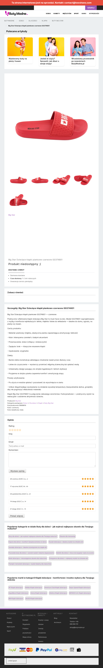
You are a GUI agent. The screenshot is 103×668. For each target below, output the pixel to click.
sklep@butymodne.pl (77, 627)
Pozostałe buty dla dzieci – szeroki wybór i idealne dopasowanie (31, 553)
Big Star (11, 215)
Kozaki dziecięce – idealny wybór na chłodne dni (66, 542)
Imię (10, 434)
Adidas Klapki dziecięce (33, 587)
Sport (9, 631)
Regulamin (26, 624)
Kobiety (9, 622)
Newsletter (73, 618)
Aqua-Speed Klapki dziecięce (79, 587)
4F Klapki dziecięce (16, 587)
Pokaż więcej (16, 516)
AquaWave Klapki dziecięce (18, 593)
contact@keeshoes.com (77, 2)
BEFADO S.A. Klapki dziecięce (79, 593)
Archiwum (57, 622)
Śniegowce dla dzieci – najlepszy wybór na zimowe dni (68, 558)
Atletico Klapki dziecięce (58, 593)
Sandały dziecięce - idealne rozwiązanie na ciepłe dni (28, 547)
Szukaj (90, 8)
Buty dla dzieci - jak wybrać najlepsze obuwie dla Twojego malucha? (33, 536)
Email (11, 442)
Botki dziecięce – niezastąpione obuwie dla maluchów (28, 558)
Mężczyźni (11, 627)
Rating (11, 426)
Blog (55, 618)
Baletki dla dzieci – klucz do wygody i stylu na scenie (75, 553)
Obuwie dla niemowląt (67, 536)
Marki (84, 13)
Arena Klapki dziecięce (39, 593)
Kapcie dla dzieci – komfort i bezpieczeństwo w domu (27, 542)
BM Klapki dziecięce (16, 598)
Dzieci (9, 618)
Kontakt (25, 620)
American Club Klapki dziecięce (55, 587)
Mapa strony (27, 637)
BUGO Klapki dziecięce (34, 598)
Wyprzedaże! (94, 13)
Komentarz (13, 450)
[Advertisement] (51, 239)
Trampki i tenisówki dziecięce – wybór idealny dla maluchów (30, 564)
